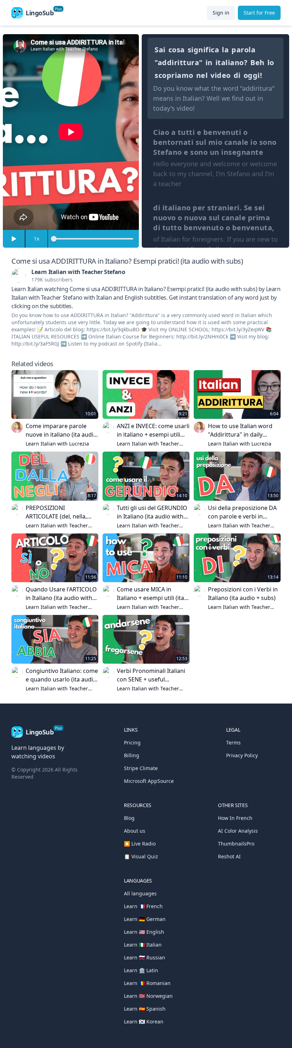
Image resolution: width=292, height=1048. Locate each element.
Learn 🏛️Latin (141, 970)
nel (202, 75)
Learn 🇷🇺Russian (144, 957)
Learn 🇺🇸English (144, 931)
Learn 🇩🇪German (145, 919)
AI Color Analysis (238, 830)
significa (203, 49)
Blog (129, 818)
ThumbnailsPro (236, 843)
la (225, 49)
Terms (233, 742)
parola (243, 49)
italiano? (231, 62)
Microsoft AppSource (149, 781)
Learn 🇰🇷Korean (143, 1021)
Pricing (132, 742)
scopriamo (174, 75)
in (209, 62)
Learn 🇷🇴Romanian (147, 983)
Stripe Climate (141, 768)
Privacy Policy (242, 755)
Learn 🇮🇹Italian (143, 944)
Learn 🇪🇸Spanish (145, 1008)
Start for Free (259, 12)
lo (270, 62)
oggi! (253, 75)
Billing (131, 755)
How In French (235, 818)
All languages (140, 893)
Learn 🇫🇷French (143, 906)
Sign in (221, 12)
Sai (160, 49)
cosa (176, 49)
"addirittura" (179, 62)
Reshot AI (229, 856)
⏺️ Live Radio (140, 843)
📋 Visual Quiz (141, 856)
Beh (257, 62)
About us (134, 830)
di (237, 75)
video (220, 75)
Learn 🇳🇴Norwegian (148, 995)
